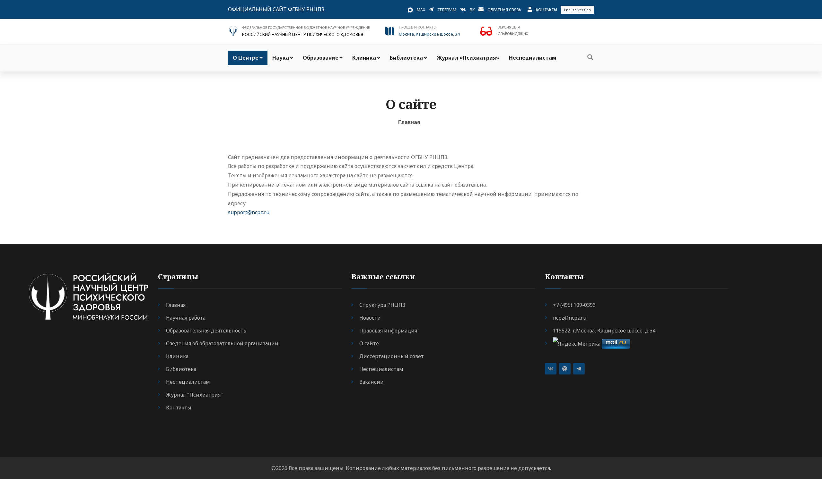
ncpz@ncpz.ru (569, 317)
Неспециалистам (532, 57)
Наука (280, 57)
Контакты (546, 10)
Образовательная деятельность (206, 330)
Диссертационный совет (391, 356)
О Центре (245, 57)
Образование (320, 57)
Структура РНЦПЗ (382, 304)
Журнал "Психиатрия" (194, 394)
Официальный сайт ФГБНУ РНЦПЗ (276, 9)
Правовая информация (388, 330)
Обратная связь (504, 10)
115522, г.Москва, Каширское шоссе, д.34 (604, 330)
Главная (409, 122)
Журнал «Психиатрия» (468, 57)
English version (577, 9)
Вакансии (371, 381)
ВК (472, 10)
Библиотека (406, 57)
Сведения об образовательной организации (222, 343)
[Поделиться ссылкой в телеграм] (579, 368)
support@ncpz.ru (248, 212)
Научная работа (186, 317)
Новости (370, 317)
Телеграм (446, 10)
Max (421, 10)
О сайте (369, 343)
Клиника (364, 57)
